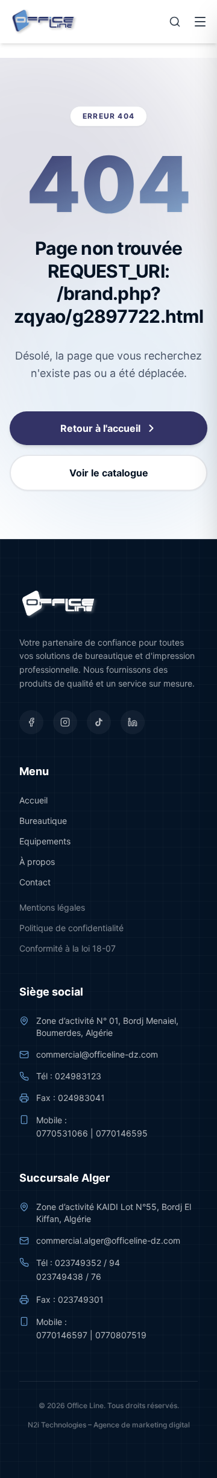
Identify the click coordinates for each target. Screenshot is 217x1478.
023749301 (81, 1299)
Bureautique (43, 820)
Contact (35, 882)
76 (96, 1276)
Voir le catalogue (108, 473)
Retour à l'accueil (100, 428)
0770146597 (61, 1335)
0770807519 (120, 1335)
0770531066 (62, 1133)
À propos (37, 861)
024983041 (81, 1098)
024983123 (78, 1076)
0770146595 (122, 1133)
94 (114, 1263)
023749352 (78, 1263)
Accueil (33, 800)
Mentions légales (52, 907)
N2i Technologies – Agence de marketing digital (109, 1424)
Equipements (45, 841)
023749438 (59, 1276)
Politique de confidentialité (71, 928)
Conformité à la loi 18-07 (67, 948)
